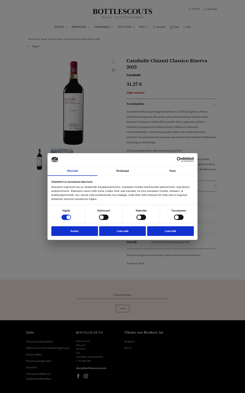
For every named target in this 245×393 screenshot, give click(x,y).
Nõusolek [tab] (72, 170)
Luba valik (122, 231)
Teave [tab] (172, 170)
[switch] (103, 217)
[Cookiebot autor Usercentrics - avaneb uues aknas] (179, 159)
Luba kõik (170, 231)
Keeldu (74, 231)
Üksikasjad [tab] (122, 170)
